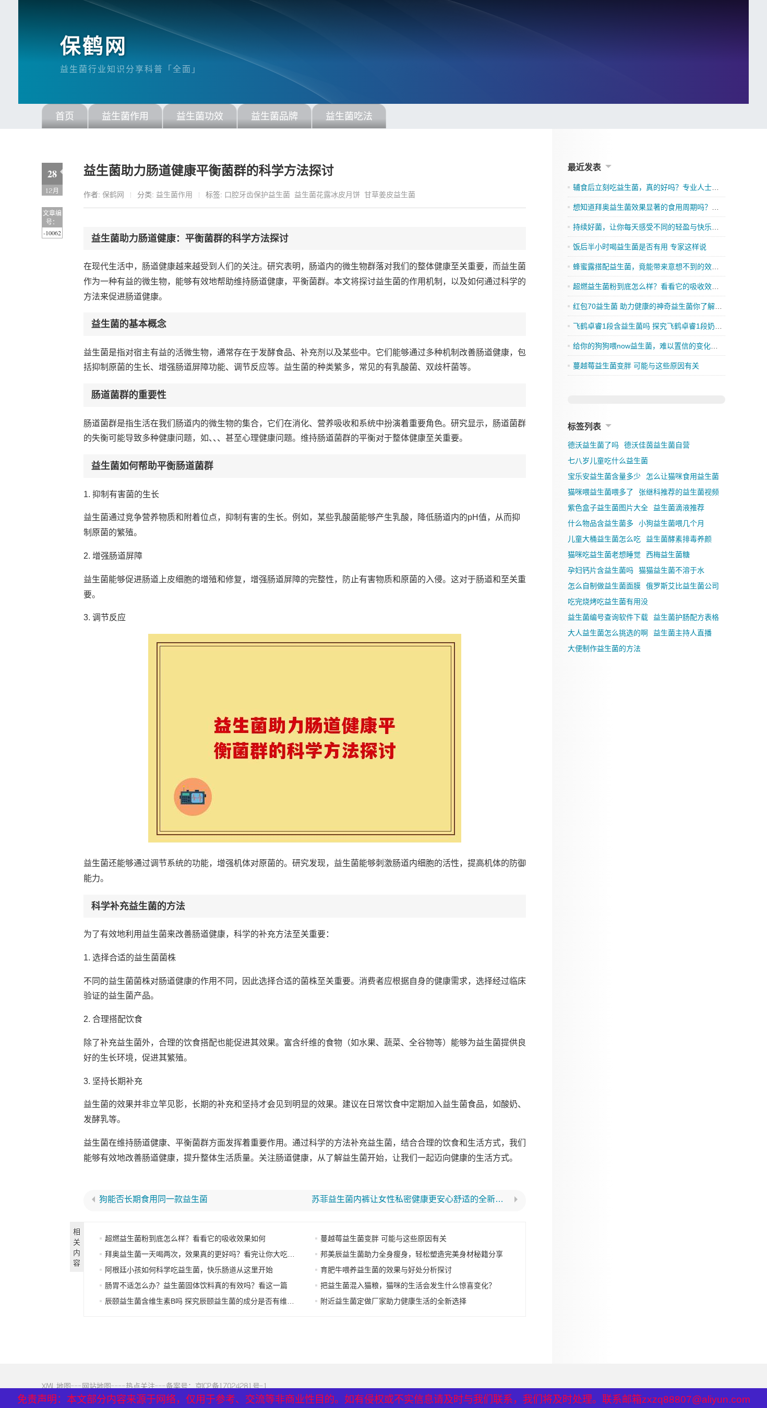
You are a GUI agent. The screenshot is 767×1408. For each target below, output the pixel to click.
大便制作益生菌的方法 (604, 648)
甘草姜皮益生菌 (389, 194)
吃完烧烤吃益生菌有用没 (608, 601)
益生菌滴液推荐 (678, 507)
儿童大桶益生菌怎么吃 (604, 539)
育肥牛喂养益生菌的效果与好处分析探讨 (386, 1270)
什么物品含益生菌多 (600, 523)
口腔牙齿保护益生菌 (257, 194)
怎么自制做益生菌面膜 (604, 586)
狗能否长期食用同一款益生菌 (153, 1199)
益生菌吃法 (349, 116)
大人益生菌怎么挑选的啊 (608, 633)
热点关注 (140, 1385)
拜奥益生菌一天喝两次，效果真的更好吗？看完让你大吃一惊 (203, 1254)
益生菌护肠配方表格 (686, 617)
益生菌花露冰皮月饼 (327, 194)
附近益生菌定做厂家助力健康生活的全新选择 (393, 1301)
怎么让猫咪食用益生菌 (682, 476)
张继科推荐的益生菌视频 (679, 492)
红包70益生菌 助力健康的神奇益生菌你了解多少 (651, 306)
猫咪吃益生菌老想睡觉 (604, 554)
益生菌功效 (199, 116)
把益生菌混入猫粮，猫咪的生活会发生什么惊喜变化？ (408, 1285)
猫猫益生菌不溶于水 (671, 570)
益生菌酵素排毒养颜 (679, 539)
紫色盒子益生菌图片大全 (608, 507)
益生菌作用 (125, 116)
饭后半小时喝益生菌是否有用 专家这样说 (639, 247)
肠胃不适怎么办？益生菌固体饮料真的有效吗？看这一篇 (196, 1285)
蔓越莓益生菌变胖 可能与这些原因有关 (383, 1238)
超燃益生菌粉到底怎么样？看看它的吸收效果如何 (185, 1238)
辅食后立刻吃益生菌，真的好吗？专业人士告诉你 (653, 187)
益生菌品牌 (274, 116)
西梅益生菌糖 (668, 554)
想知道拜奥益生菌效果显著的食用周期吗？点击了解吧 (660, 207)
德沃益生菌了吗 (593, 445)
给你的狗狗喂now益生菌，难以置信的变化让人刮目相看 (663, 346)
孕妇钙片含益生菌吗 (600, 570)
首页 (64, 116)
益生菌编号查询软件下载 (608, 617)
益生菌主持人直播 (682, 633)
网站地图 (96, 1385)
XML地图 (56, 1385)
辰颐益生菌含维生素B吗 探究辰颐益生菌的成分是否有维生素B (205, 1301)
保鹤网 (93, 45)
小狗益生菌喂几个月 (671, 523)
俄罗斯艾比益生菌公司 (682, 586)
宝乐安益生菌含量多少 (604, 476)
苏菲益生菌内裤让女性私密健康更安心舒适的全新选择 (411, 1199)
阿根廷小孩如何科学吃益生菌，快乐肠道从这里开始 (189, 1270)
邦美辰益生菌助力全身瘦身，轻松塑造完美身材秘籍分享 (411, 1254)
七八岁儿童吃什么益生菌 (608, 460)
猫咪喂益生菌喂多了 (600, 492)
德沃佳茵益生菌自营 (657, 445)
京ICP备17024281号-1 (231, 1385)
